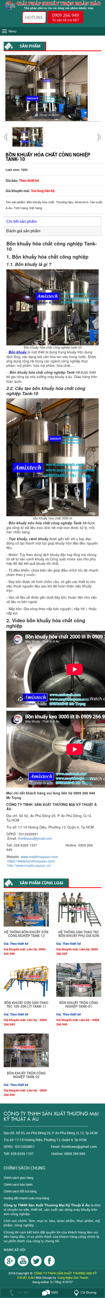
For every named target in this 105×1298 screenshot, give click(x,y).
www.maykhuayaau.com (39, 856)
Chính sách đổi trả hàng (20, 1191)
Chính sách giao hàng (18, 1177)
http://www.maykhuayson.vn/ (31, 865)
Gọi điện (22, 1292)
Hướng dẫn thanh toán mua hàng (26, 1198)
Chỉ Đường (88, 1292)
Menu (12, 31)
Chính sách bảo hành (18, 1184)
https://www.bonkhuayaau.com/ (31, 861)
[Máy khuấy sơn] (49, 1260)
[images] (10, 1260)
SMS (54, 1292)
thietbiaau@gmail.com (35, 838)
